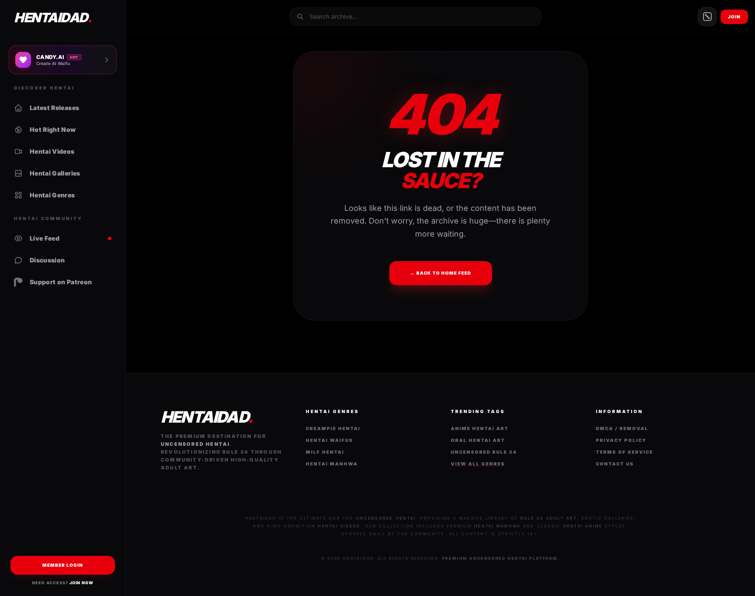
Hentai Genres (52, 195)
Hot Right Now (53, 129)
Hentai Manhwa (332, 463)
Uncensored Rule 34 (484, 452)
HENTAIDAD (52, 17)
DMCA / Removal (622, 428)
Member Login (62, 565)
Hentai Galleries (55, 173)
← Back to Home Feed (440, 273)
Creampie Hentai (333, 428)
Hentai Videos (52, 151)
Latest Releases (54, 107)
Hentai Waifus (329, 440)
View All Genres (478, 463)
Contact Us (615, 463)
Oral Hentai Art (478, 440)
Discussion (47, 260)
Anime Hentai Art (480, 428)
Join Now (81, 582)
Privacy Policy (621, 440)
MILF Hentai (325, 452)
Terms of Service (624, 452)
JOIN (734, 16)
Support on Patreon (61, 282)
